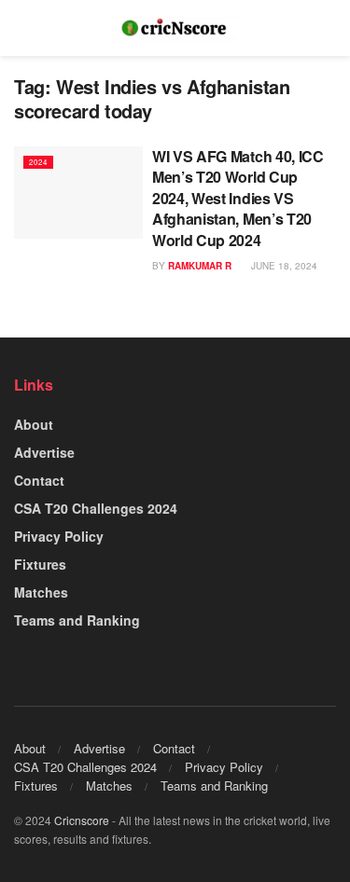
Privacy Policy (59, 536)
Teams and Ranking (77, 620)
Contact (39, 480)
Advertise (44, 452)
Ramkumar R (199, 265)
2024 (38, 162)
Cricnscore (81, 820)
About (33, 424)
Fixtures (40, 564)
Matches (41, 592)
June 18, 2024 (282, 265)
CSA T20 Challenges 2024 (95, 508)
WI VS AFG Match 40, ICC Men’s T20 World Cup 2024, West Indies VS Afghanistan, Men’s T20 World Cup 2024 (238, 198)
